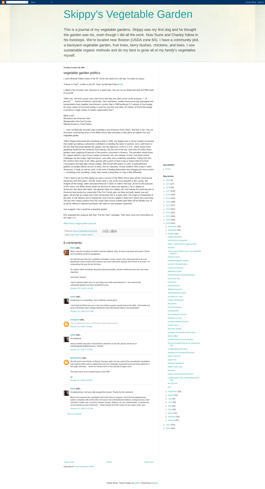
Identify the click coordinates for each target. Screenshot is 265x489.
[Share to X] (109, 231)
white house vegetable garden (82, 235)
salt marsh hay (174, 278)
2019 (168, 184)
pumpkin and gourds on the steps (182, 332)
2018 (168, 187)
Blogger (155, 483)
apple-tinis (172, 360)
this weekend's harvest (177, 314)
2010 (168, 216)
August (171, 395)
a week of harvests (175, 268)
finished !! (172, 370)
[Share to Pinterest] (115, 231)
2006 (168, 428)
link (120, 84)
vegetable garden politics (178, 261)
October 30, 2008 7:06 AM (81, 327)
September (173, 391)
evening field (173, 311)
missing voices (174, 257)
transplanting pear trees (178, 349)
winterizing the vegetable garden (181, 275)
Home (109, 462)
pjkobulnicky (75, 358)
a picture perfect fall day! (178, 321)
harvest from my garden (177, 240)
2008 (168, 223)
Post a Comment (74, 414)
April (170, 409)
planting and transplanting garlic (181, 352)
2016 (168, 195)
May (170, 406)
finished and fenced (176, 363)
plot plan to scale (175, 318)
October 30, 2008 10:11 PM (81, 409)
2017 (168, 191)
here (74, 218)
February (172, 417)
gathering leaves (175, 271)
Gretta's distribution (176, 300)
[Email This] (103, 231)
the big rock (172, 383)
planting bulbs (174, 286)
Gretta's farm (173, 325)
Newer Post (69, 462)
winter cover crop (175, 367)
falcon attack (173, 336)
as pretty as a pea (175, 296)
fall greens (172, 304)
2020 (168, 180)
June (170, 402)
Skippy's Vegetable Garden (128, 14)
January (171, 420)
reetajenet (74, 320)
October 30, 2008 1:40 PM (81, 350)
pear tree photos (174, 329)
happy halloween (175, 237)
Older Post (148, 462)
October (171, 234)
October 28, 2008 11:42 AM (81, 288)
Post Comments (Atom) (84, 467)
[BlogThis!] (106, 231)
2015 (168, 198)
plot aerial (172, 282)
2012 (168, 209)
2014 (168, 202)
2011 (168, 213)
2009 (168, 220)
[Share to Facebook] (112, 231)
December (172, 226)
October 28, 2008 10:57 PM (81, 311)
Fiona (72, 248)
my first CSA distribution (177, 264)
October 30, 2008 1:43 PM (81, 380)
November (172, 230)
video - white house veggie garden (182, 244)
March (171, 413)
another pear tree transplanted (180, 339)
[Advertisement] (109, 438)
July (170, 399)
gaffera (137, 483)
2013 (168, 205)
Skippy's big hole (175, 289)
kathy (72, 297)
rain (169, 387)
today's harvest (174, 356)
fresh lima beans (175, 307)
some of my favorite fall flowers (180, 374)
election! (171, 247)
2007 (168, 425)
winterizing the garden (177, 293)
